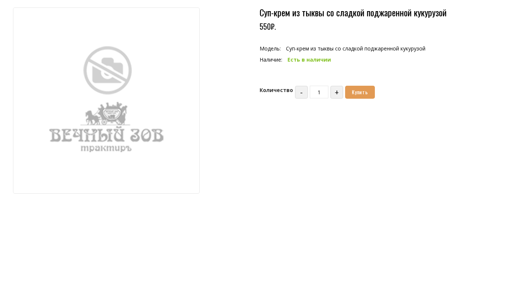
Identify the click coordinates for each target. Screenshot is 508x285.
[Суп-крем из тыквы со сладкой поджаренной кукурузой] (106, 100)
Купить (360, 92)
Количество (276, 90)
